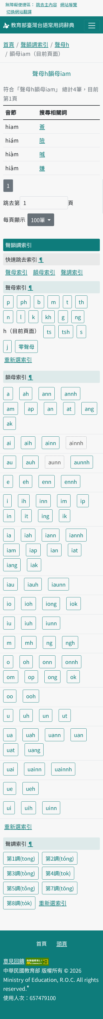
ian (54, 550)
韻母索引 (44, 272)
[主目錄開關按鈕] (92, 25)
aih (28, 443)
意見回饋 (13, 961)
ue (10, 788)
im (63, 501)
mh (29, 642)
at (69, 408)
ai (9, 443)
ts (49, 331)
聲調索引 (72, 272)
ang (89, 408)
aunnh (82, 462)
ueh (30, 788)
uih (28, 808)
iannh (76, 535)
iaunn (58, 584)
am (11, 408)
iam (11, 550)
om (11, 677)
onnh (71, 662)
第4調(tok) (58, 873)
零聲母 (26, 346)
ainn (50, 443)
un (46, 715)
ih (23, 501)
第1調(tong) (21, 858)
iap (33, 550)
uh (26, 715)
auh (30, 462)
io (9, 603)
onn (47, 662)
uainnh (63, 769)
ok (73, 677)
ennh (70, 481)
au (10, 462)
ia (9, 535)
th (81, 302)
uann (54, 735)
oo (10, 696)
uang (34, 750)
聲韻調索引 (34, 44)
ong (52, 677)
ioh (28, 603)
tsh (66, 331)
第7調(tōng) (59, 888)
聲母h (62, 44)
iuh (28, 623)
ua (10, 735)
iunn (51, 623)
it (26, 516)
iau (10, 584)
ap (31, 408)
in (9, 516)
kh (48, 317)
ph (23, 302)
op (31, 677)
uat (11, 750)
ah (26, 393)
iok (73, 603)
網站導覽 (68, 4)
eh (26, 481)
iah (28, 535)
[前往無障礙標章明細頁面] (37, 961)
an (50, 408)
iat (74, 550)
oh (26, 662)
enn (46, 481)
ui (9, 808)
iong (51, 603)
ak (9, 423)
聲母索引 (16, 272)
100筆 (38, 220)
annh (70, 393)
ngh (70, 642)
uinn (51, 808)
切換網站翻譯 (19, 11)
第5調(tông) (21, 888)
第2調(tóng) (59, 858)
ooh (31, 696)
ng (78, 317)
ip (82, 501)
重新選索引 (18, 359)
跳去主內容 (46, 4)
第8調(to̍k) (19, 903)
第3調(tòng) (21, 873)
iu (9, 623)
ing (45, 516)
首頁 (8, 44)
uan (78, 735)
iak (34, 565)
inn (43, 501)
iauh (32, 584)
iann (50, 535)
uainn (34, 769)
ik (64, 516)
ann (46, 393)
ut (64, 715)
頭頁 (62, 943)
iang (12, 565)
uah (30, 735)
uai (10, 769)
